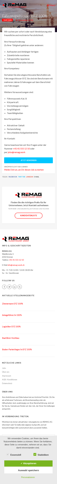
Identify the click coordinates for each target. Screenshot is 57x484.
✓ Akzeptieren (28, 463)
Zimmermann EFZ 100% (12, 303)
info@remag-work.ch (16, 265)
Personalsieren (28, 477)
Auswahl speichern (28, 470)
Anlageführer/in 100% (12, 315)
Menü (52, 5)
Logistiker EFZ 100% (11, 326)
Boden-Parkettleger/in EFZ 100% (17, 349)
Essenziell (15, 455)
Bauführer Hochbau (10, 338)
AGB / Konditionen (9, 379)
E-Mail (36, 177)
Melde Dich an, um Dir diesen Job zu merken (24, 169)
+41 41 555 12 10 (21, 148)
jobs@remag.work (16, 152)
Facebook (13, 177)
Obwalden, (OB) (25, 20)
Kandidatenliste (28, 215)
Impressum (6, 376)
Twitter (21, 177)
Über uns (5, 372)
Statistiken (43, 455)
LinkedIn (29, 177)
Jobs (4, 368)
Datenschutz (7, 383)
